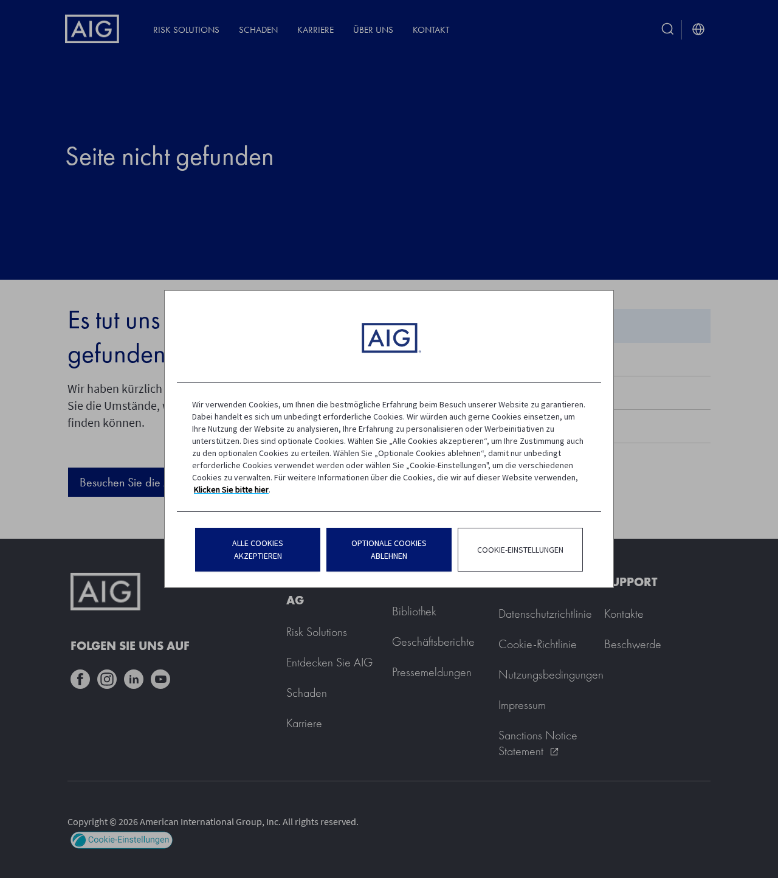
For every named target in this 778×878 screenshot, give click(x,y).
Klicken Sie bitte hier (231, 489)
